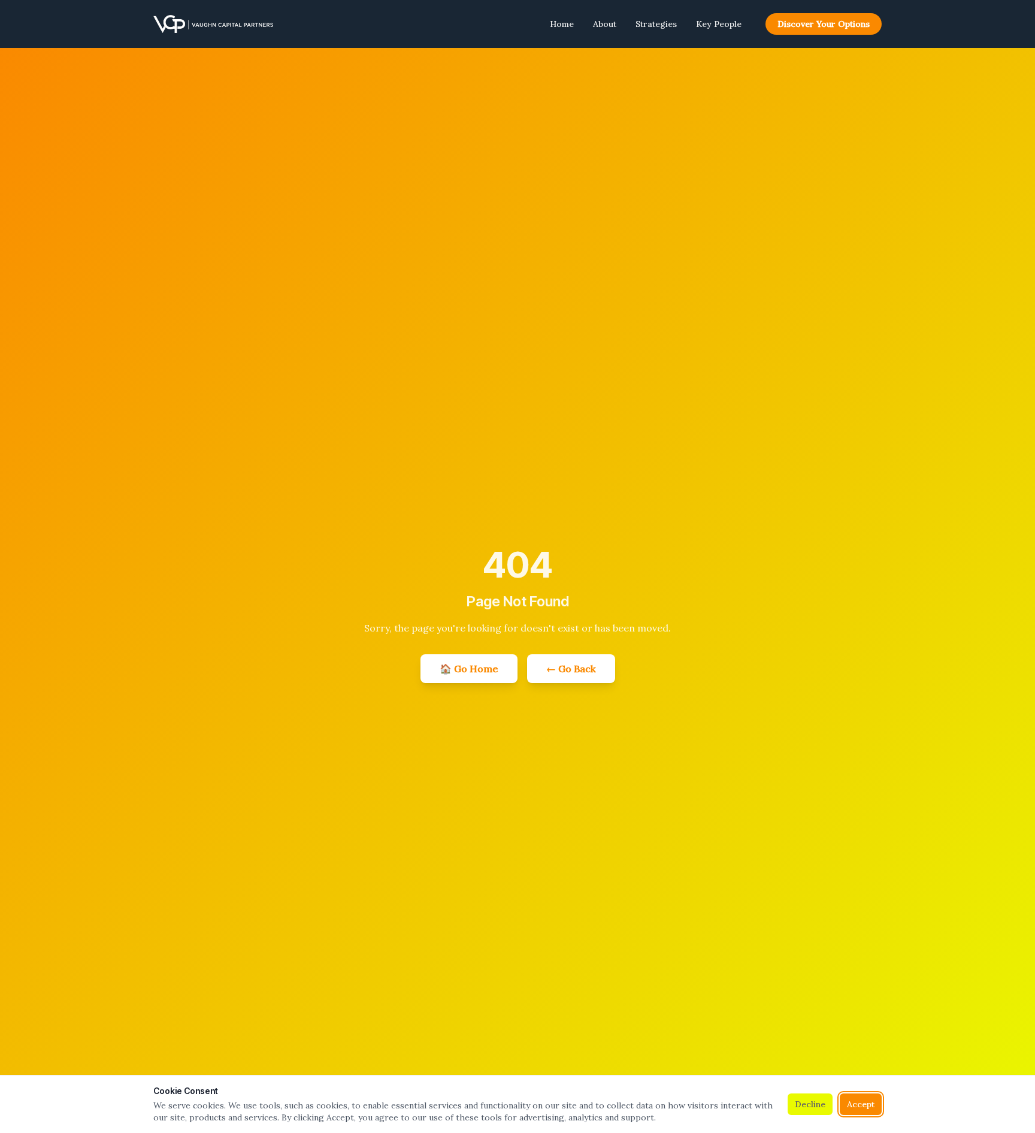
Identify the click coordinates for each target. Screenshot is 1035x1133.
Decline (810, 1104)
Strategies (656, 24)
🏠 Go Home (469, 669)
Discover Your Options (823, 24)
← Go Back (571, 669)
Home (562, 24)
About (604, 24)
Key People (719, 24)
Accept (860, 1104)
